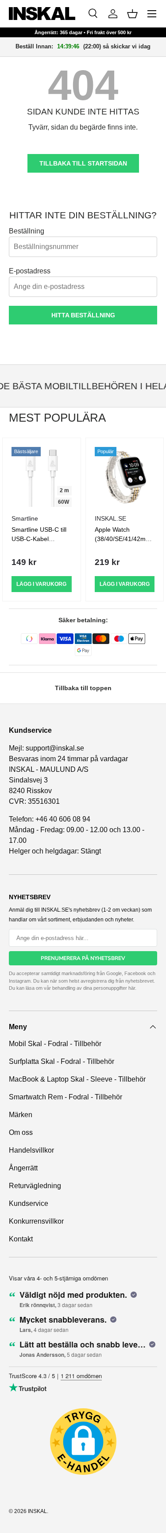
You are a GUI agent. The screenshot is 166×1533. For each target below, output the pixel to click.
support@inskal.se (55, 748)
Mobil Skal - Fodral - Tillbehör (55, 1043)
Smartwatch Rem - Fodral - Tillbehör (65, 1097)
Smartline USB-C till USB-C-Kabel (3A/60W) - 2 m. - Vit (40, 539)
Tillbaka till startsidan (83, 163)
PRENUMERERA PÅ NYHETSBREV (83, 958)
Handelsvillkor (31, 1150)
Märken (20, 1114)
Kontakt (21, 1239)
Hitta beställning (83, 315)
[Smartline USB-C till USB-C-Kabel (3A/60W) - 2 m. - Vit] (42, 477)
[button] (132, 14)
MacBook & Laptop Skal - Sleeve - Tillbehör (77, 1079)
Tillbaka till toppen (83, 687)
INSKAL (37, 1511)
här (131, 988)
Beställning (26, 231)
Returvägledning (35, 1185)
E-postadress (29, 271)
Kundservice (28, 1203)
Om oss (21, 1132)
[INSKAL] (42, 14)
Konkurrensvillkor (36, 1221)
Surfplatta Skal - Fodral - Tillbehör (61, 1061)
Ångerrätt (23, 1168)
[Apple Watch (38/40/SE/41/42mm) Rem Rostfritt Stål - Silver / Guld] (125, 477)
